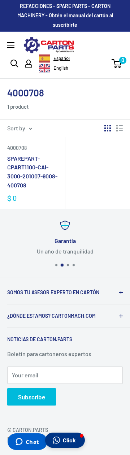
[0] (116, 63)
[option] (53, 68)
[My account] (28, 64)
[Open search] (14, 64)
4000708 (17, 148)
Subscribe (31, 396)
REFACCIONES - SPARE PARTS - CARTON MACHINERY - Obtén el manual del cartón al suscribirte (65, 15)
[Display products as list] (119, 128)
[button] (65, 440)
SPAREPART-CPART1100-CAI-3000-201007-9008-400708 (32, 171)
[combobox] (54, 58)
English (60, 68)
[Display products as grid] (107, 128)
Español (61, 58)
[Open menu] (10, 45)
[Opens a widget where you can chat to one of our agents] (27, 442)
